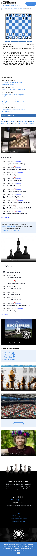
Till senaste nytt (9, 115)
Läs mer (18, 424)
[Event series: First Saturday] (15, 172)
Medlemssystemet (18, 516)
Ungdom (32, 121)
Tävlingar (6, 8)
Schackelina (7, 353)
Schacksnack (8, 355)
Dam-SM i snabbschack (14, 180)
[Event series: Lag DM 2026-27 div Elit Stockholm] (15, 200)
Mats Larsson (8, 359)
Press (18, 513)
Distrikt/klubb (12, 121)
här (30, 489)
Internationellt (23, 121)
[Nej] (35, 549)
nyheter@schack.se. (8, 226)
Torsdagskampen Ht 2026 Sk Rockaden (19, 208)
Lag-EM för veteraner (14, 272)
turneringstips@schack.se (10, 230)
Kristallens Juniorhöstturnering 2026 (19, 169)
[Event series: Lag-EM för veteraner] (15, 270)
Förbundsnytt (16, 123)
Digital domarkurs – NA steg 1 (16, 164)
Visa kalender (5, 217)
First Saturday (11, 175)
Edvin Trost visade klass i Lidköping (13, 89)
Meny (30, 4)
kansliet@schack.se (19, 500)
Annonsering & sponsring (18, 519)
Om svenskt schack (18, 521)
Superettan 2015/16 (19, 8)
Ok (18, 553)
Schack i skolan (6, 123)
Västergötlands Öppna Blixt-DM (17, 213)
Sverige (3, 121)
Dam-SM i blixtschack (14, 186)
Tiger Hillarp (8, 357)
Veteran (31, 123)
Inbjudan (18, 161)
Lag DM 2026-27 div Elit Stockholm (18, 202)
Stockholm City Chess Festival (17, 197)
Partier (11, 8)
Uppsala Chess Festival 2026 (16, 191)
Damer (25, 123)
